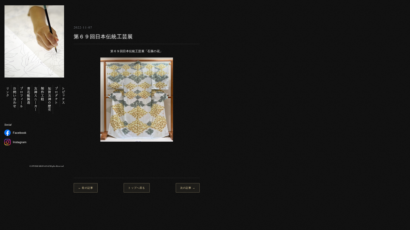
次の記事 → (187, 187)
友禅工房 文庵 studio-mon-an (93, 9)
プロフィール (21, 97)
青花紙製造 (28, 96)
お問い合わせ (14, 97)
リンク (7, 92)
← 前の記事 (85, 187)
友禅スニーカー (35, 99)
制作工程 (42, 94)
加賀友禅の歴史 (49, 99)
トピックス (63, 96)
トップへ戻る (136, 187)
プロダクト (56, 96)
